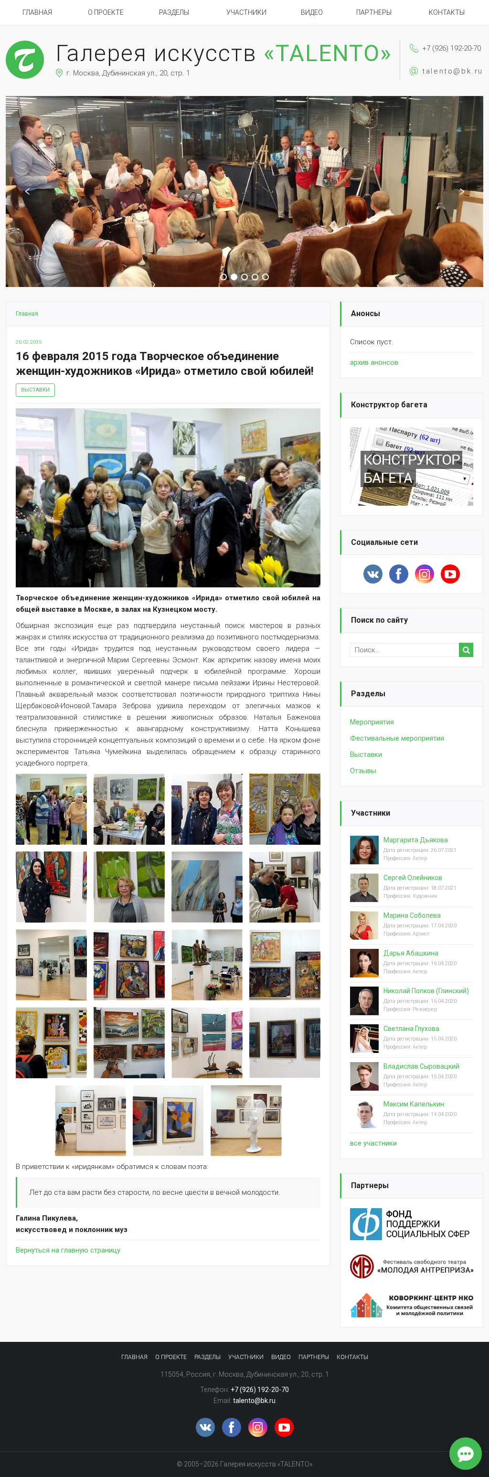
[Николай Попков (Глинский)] (364, 1008)
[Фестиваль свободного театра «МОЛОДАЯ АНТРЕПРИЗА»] (411, 1260)
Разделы (174, 12)
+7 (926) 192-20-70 (451, 48)
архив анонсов (374, 362)
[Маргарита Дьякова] (364, 857)
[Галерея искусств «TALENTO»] (25, 45)
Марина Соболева (412, 915)
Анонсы (365, 313)
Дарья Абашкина (410, 953)
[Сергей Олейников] (364, 895)
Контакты (447, 12)
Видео (312, 12)
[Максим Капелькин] (364, 1121)
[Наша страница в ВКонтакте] (373, 574)
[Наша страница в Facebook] (398, 574)
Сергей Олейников (412, 878)
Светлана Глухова (411, 1028)
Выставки (35, 390)
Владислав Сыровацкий (421, 1066)
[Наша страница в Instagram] (424, 574)
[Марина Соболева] (364, 933)
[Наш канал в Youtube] (450, 574)
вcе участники (373, 1143)
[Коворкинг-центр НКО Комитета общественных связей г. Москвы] (411, 1298)
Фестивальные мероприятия (397, 738)
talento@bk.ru (452, 71)
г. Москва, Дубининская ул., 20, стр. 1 (128, 73)
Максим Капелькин (413, 1104)
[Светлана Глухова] (364, 1046)
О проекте (106, 12)
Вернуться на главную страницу (68, 1250)
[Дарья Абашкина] (364, 971)
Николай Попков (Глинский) (426, 991)
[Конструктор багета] (411, 433)
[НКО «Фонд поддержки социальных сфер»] (411, 1214)
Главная (37, 12)
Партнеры (374, 12)
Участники (246, 12)
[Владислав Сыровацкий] (364, 1084)
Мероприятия (372, 722)
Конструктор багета (389, 404)
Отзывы (363, 770)
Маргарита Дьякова (415, 840)
